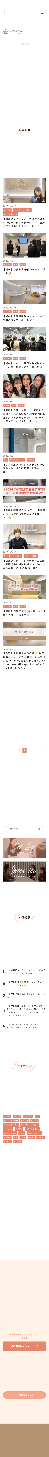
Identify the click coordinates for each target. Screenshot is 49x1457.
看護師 (31, 1137)
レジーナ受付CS (32, 1129)
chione (7, 1116)
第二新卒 (17, 1141)
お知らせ (24, 1121)
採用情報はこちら (20, 1346)
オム (37, 1116)
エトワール (27, 1116)
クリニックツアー (11, 1125)
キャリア (34, 1121)
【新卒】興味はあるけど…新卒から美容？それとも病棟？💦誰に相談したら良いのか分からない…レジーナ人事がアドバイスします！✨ (26, 1011)
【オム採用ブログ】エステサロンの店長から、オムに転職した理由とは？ (26, 971)
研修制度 (40, 1137)
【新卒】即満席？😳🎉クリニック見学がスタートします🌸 (25, 983)
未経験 (23, 1137)
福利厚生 (7, 1141)
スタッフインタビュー (30, 1125)
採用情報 (7, 1137)
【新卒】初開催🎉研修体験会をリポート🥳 (26, 995)
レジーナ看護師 (10, 1133)
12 (44, 750)
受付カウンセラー (34, 1133)
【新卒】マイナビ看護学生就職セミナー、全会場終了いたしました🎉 (25, 1026)
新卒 (15, 1137)
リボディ (18, 1129)
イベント (17, 1116)
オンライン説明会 (11, 1121)
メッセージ (8, 1129)
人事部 (21, 1133)
